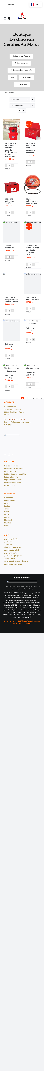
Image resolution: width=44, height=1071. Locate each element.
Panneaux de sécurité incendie (23, 607)
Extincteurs (8, 593)
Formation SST (9, 485)
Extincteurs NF (19, 593)
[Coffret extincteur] (11, 232)
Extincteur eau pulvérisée (13, 469)
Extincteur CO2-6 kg (30, 374)
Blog (14, 617)
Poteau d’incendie (11, 477)
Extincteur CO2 (10, 471)
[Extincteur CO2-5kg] (11, 368)
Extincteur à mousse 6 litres (32, 298)
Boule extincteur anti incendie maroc (32, 201)
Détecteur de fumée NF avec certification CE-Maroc (32, 249)
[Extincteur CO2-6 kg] (32, 367)
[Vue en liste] (24, 110)
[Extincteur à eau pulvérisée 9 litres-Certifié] (11, 283)
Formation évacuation (12, 483)
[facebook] (5, 455)
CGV (30, 623)
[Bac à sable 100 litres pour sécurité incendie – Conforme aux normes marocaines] (11, 129)
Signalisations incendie (13, 480)
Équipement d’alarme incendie (22, 610)
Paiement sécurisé (20, 615)
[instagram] (9, 455)
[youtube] (13, 455)
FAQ (19, 617)
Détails (8, 169)
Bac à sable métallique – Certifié (10, 201)
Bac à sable (17, 612)
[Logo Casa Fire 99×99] (22, 13)
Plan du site (23, 623)
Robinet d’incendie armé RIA (15, 474)
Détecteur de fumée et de (24, 602)
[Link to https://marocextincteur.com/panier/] (8, 18)
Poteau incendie (26, 595)
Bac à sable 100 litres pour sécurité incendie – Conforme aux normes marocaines (11, 150)
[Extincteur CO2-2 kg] (11, 330)
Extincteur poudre (11, 466)
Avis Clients (25, 617)
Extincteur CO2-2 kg (9, 345)
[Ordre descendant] (33, 99)
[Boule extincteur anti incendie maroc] (32, 185)
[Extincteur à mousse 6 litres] (32, 283)
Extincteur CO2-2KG (30, 329)
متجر (7, 534)
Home (5, 92)
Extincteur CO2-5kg (9, 376)
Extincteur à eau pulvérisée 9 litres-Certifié (11, 299)
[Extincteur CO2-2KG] (32, 322)
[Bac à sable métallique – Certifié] (11, 185)
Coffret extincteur (9, 247)
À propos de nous (34, 615)
